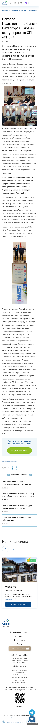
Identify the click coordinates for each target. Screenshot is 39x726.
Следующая (24, 475)
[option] (19, 583)
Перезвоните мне (19, 660)
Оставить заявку (19, 663)
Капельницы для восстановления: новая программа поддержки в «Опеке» (19, 483)
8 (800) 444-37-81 (19, 675)
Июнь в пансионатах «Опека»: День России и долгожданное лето (17, 506)
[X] (16, 468)
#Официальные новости (9, 462)
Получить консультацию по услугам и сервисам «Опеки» (19, 442)
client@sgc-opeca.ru (19, 677)
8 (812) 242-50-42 (17, 3)
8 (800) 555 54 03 (19, 655)
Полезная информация (19, 632)
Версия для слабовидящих (13, 722)
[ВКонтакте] (12, 468)
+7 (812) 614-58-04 (19, 450)
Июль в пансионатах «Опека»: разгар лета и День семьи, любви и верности (18, 494)
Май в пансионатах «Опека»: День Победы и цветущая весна (17, 518)
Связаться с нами (19, 658)
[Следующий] (13, 549)
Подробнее (8, 599)
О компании (19, 636)
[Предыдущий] (5, 549)
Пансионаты (19, 640)
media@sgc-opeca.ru (19, 683)
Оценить (19, 706)
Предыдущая (15, 475)
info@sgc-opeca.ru (19, 666)
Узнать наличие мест (18, 604)
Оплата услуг (16, 648)
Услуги (19, 644)
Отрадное (10, 586)
